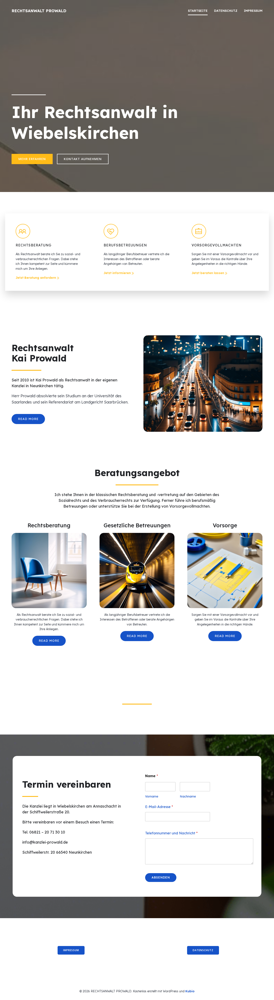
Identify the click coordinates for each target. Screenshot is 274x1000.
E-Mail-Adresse (159, 807)
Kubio (190, 991)
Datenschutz (225, 11)
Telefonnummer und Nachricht (171, 833)
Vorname (151, 796)
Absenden (161, 877)
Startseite (198, 11)
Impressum (253, 11)
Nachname (188, 796)
